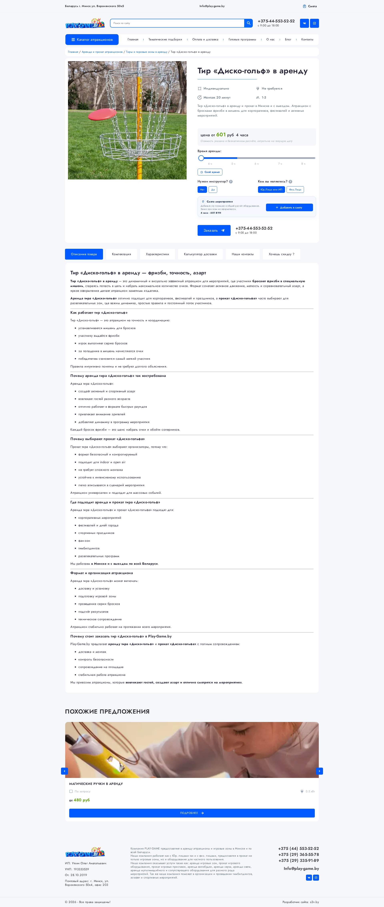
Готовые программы (242, 39)
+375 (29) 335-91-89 (299, 860)
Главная (133, 39)
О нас (270, 39)
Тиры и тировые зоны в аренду (146, 52)
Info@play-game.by (212, 6)
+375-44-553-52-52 (276, 22)
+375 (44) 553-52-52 (298, 848)
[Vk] (304, 23)
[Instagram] (314, 23)
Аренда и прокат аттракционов (102, 52)
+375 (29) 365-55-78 (298, 854)
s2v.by (314, 902)
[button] (64, 771)
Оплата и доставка (205, 39)
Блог (288, 39)
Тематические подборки (165, 39)
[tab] (84, 254)
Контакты (307, 39)
